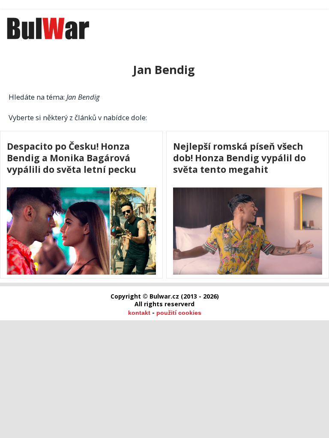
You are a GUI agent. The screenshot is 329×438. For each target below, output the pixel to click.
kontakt (139, 312)
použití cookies (178, 312)
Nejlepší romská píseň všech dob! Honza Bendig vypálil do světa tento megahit (239, 157)
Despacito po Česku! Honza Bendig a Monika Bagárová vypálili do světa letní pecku (71, 157)
